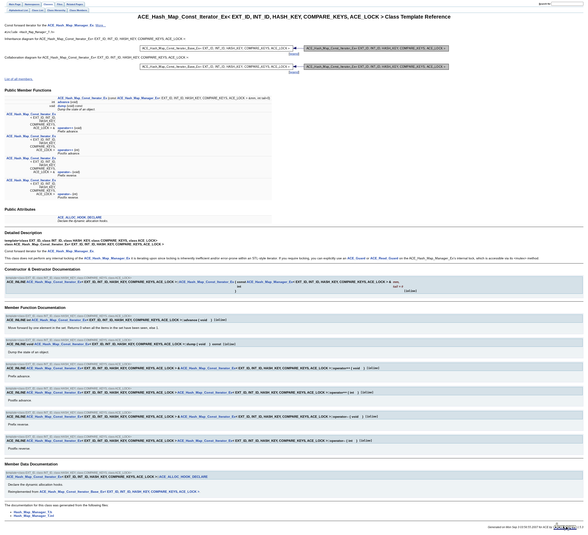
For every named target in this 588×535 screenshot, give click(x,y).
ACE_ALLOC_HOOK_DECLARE (80, 217)
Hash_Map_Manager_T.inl (34, 516)
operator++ (65, 128)
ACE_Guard (356, 258)
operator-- (64, 172)
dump (62, 106)
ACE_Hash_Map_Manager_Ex (71, 25)
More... (101, 25)
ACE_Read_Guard (384, 258)
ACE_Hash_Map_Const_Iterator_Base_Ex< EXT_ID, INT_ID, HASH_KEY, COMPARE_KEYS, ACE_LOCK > (119, 491)
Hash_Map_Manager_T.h (33, 512)
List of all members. (19, 79)
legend (294, 54)
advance (63, 102)
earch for (545, 4)
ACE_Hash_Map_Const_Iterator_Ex (82, 98)
